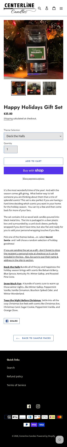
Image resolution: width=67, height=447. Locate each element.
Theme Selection (12, 130)
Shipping (8, 118)
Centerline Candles (27, 436)
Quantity (8, 143)
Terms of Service (16, 385)
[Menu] (61, 8)
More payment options (33, 178)
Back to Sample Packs (36, 338)
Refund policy (15, 376)
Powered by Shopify (46, 436)
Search (11, 367)
